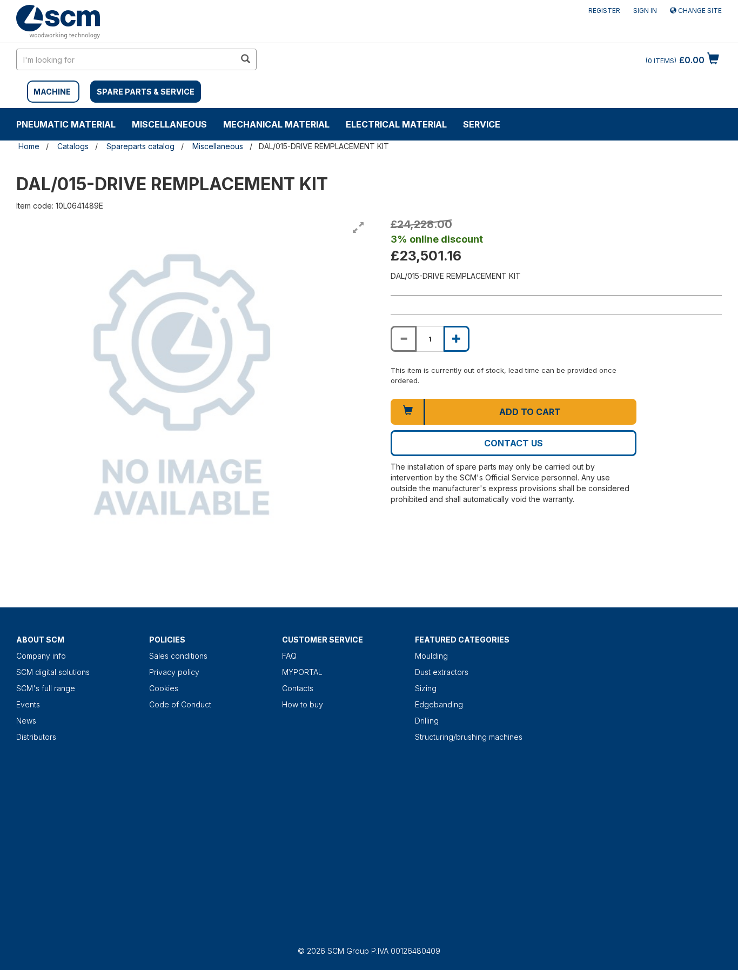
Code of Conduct (180, 704)
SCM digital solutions (53, 672)
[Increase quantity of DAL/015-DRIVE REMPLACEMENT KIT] (456, 339)
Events (28, 704)
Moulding (431, 655)
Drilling (427, 720)
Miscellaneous (169, 124)
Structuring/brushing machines (468, 736)
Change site (699, 10)
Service (481, 124)
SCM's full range (45, 688)
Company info (41, 655)
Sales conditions (178, 655)
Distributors (36, 736)
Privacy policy (174, 672)
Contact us (513, 443)
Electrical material (396, 124)
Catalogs (73, 146)
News (26, 720)
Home (28, 146)
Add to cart (530, 411)
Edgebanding (439, 704)
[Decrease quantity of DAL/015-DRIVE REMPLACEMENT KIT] (404, 339)
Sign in (645, 10)
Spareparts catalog (140, 146)
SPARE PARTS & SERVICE (145, 91)
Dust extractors (441, 672)
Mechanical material (276, 124)
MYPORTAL (302, 672)
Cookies (163, 688)
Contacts (297, 688)
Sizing (426, 688)
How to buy (302, 704)
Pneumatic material (66, 124)
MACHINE (52, 91)
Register (604, 10)
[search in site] (245, 59)
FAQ (289, 655)
